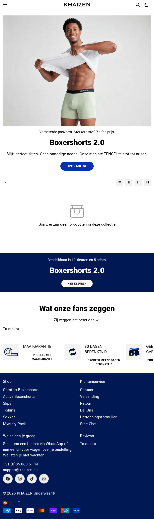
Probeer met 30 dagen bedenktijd (104, 362)
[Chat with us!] (44, 479)
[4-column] (147, 182)
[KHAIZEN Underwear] (77, 4)
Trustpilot (11, 328)
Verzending (89, 396)
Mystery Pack (14, 424)
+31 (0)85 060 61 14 (20, 464)
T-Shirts (9, 410)
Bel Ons (86, 410)
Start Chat (88, 424)
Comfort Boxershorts (20, 389)
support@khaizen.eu (20, 469)
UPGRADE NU (77, 166)
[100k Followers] (20, 479)
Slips (7, 403)
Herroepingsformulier (98, 417)
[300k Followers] (8, 479)
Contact (86, 389)
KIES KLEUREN (77, 283)
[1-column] (119, 182)
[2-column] (129, 182)
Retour (85, 403)
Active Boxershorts (19, 396)
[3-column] (138, 182)
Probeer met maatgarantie (42, 357)
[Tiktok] (32, 479)
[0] (146, 4)
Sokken (9, 417)
